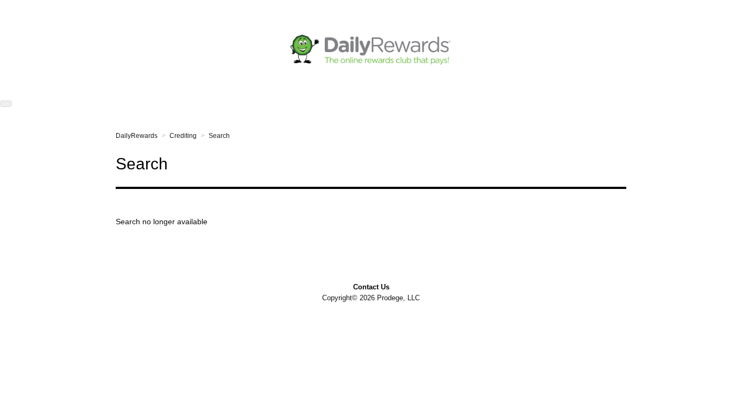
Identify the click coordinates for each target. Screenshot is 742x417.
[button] (6, 103)
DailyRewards (137, 136)
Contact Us (371, 287)
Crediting (183, 136)
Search (219, 136)
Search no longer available (161, 221)
